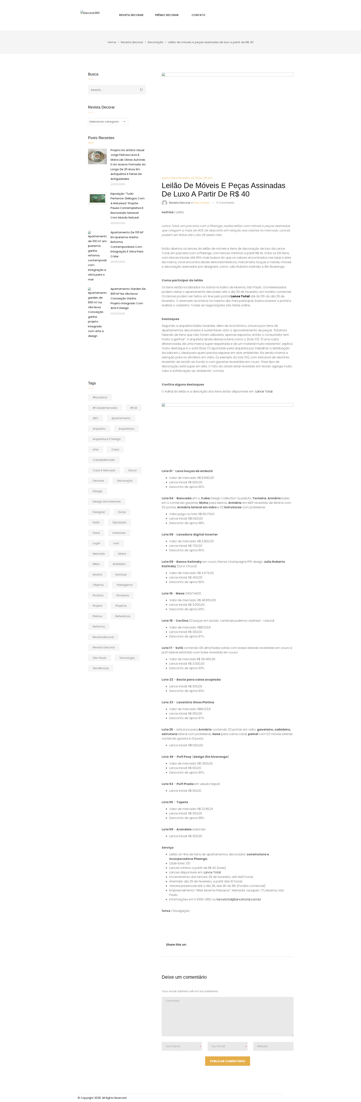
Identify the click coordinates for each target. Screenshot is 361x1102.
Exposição (120, 522)
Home (112, 42)
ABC (96, 418)
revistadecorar (103, 637)
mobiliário (119, 564)
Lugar (96, 543)
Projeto (97, 606)
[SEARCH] (141, 89)
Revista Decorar (179, 203)
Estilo (96, 522)
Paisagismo (125, 585)
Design (97, 491)
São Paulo (99, 658)
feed (96, 533)
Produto (98, 595)
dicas (122, 512)
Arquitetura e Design (107, 439)
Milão (96, 564)
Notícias (121, 574)
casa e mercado (104, 470)
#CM (133, 408)
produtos (123, 595)
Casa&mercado (104, 460)
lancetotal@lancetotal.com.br (239, 899)
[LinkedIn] (207, 944)
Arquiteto (99, 429)
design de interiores (107, 501)
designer (99, 512)
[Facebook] (191, 944)
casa (115, 449)
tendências (101, 668)
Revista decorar (132, 42)
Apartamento (120, 418)
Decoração (155, 42)
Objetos (98, 585)
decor (132, 470)
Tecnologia (127, 658)
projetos (121, 606)
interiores (119, 533)
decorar (98, 481)
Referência (122, 616)
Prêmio (97, 616)
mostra (97, 574)
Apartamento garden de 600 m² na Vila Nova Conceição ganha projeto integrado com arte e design (128, 298)
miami (122, 554)
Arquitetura (126, 429)
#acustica (100, 397)
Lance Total (263, 391)
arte (96, 449)
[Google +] (215, 944)
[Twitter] (199, 944)
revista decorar (104, 647)
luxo (116, 543)
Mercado (99, 554)
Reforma (99, 626)
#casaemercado (105, 408)
